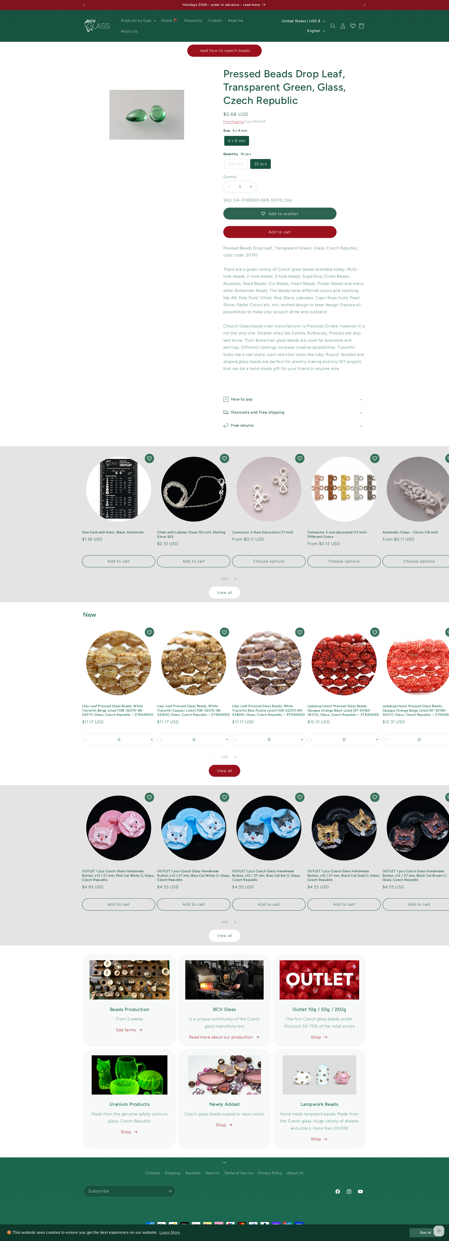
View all (224, 592)
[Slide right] (235, 579)
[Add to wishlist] (149, 458)
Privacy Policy (270, 1173)
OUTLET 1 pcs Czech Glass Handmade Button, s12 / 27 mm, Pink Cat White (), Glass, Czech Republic (118, 875)
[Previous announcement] (84, 5)
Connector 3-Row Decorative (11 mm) (262, 532)
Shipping (172, 1173)
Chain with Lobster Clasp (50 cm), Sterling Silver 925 (191, 534)
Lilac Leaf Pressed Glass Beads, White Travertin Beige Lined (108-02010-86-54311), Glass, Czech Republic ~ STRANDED (117, 710)
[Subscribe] (169, 1191)
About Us (295, 1173)
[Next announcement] (365, 5)
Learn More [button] (169, 1232)
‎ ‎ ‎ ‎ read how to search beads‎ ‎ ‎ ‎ (224, 50)
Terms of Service (238, 1173)
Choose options (269, 561)
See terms (126, 1029)
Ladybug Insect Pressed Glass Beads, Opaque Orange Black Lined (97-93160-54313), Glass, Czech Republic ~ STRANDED (343, 710)
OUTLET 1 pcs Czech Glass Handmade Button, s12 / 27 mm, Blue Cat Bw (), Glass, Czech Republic (266, 875)
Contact (152, 1173)
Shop (316, 1037)
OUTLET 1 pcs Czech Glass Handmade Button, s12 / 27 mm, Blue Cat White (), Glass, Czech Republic (193, 875)
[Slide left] (214, 579)
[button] (138, 20)
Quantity (230, 177)
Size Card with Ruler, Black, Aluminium (113, 532)
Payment (193, 1173)
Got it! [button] (425, 1232)
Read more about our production (221, 1037)
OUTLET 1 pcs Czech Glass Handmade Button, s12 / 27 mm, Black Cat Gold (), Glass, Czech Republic (344, 875)
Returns (212, 1173)
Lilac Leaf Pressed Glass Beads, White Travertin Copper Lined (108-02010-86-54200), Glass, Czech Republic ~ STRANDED (193, 710)
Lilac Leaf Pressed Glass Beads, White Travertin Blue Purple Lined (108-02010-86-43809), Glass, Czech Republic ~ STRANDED (268, 710)
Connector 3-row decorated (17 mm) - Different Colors (338, 534)
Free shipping (233, 121)
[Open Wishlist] (352, 26)
